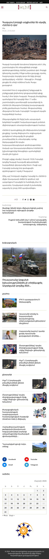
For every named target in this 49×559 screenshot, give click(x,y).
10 (5, 499)
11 (12, 499)
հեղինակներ (20, 2)
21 (31, 503)
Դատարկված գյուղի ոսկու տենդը (14, 445)
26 (18, 508)
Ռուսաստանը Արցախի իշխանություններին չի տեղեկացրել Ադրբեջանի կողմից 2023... (22, 282)
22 (37, 503)
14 (31, 499)
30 (43, 508)
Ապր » (12, 515)
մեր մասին (11, 2)
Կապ (40, 2)
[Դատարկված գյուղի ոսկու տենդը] (39, 447)
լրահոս (6, 294)
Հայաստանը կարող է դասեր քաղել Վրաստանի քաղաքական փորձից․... (32, 333)
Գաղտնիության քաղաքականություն (24, 555)
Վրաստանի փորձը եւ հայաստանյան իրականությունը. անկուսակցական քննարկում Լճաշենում (32, 318)
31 (5, 512)
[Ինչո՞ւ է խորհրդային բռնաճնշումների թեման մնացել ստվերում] (9, 364)
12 (18, 499)
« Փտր (5, 515)
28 (31, 508)
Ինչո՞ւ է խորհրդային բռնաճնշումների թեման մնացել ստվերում (30, 362)
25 (12, 508)
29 (37, 508)
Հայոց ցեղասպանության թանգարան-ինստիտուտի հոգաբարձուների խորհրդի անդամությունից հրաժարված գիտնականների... (15, 431)
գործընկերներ (32, 2)
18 (12, 503)
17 (5, 503)
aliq (3, 28)
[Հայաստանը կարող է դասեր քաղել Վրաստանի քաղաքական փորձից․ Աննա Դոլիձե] (9, 334)
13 (24, 499)
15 (37, 499)
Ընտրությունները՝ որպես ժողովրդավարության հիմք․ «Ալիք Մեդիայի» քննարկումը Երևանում (32, 349)
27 (24, 508)
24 (5, 508)
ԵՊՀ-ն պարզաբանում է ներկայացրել (29, 300)
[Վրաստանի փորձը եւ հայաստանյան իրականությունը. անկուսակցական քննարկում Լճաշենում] (9, 317)
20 (24, 503)
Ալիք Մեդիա (36, 553)
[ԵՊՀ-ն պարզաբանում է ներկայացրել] (9, 303)
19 (18, 503)
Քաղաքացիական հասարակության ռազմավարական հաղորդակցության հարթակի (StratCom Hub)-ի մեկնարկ (15, 414)
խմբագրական (9, 243)
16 (43, 499)
